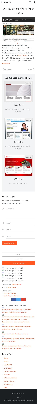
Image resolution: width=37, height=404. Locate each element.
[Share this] (13, 299)
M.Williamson (8, 384)
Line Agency (8, 368)
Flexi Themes (22, 55)
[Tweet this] (18, 299)
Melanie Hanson (9, 381)
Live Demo (18, 254)
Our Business (16, 284)
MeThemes (6, 2)
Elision (6, 361)
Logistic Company (10, 371)
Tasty (6, 358)
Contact (18, 397)
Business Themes (10, 293)
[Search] (34, 2)
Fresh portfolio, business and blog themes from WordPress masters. (18, 340)
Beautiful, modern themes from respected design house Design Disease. (16, 328)
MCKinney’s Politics (10, 378)
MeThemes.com (14, 400)
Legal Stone (8, 365)
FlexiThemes (12, 288)
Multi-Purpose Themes (12, 296)
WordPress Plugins (18, 393)
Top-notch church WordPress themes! (15, 334)
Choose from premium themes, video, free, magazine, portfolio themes (16, 347)
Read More (6, 63)
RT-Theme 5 (19, 179)
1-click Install (18, 263)
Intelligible (18, 142)
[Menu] (30, 2)
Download (18, 259)
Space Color (18, 105)
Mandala (7, 375)
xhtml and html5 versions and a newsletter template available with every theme (16, 311)
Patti (5, 388)
